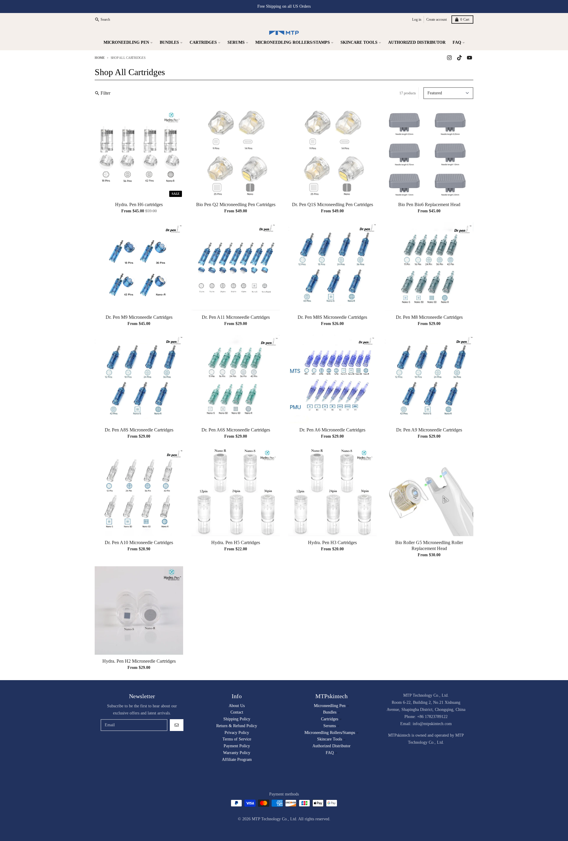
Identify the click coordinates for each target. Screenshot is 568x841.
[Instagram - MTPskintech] (449, 58)
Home (100, 57)
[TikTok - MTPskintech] (459, 58)
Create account (436, 19)
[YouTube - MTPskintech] (469, 58)
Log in (416, 19)
